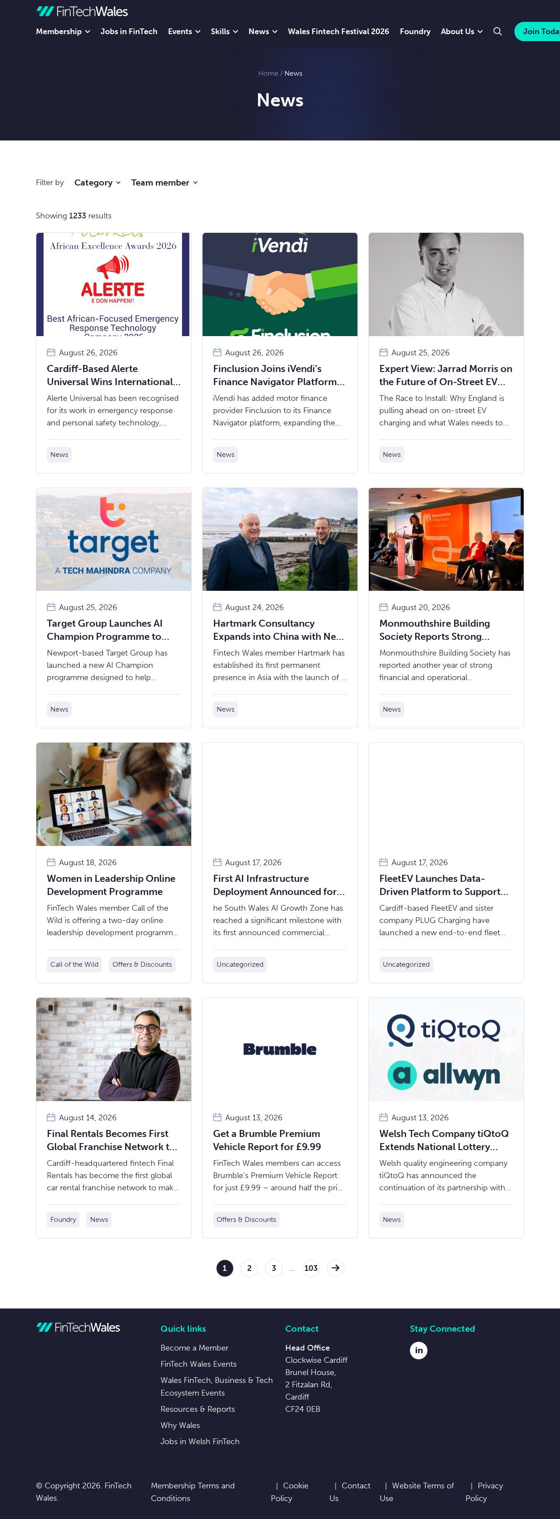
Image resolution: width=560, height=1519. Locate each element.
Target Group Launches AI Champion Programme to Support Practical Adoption (107, 630)
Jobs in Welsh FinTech (200, 1441)
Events (180, 31)
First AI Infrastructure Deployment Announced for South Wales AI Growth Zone (277, 885)
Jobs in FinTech (129, 31)
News (258, 31)
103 (311, 1268)
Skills (220, 31)
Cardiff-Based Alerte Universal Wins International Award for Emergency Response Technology (110, 376)
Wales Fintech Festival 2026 (338, 31)
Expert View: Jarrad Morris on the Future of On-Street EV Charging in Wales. (445, 376)
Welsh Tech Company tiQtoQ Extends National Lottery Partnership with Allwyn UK (444, 1141)
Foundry (415, 31)
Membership (59, 31)
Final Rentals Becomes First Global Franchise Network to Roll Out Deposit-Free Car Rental (111, 1141)
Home (268, 73)
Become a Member (194, 1348)
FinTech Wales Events (199, 1364)
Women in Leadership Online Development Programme (111, 885)
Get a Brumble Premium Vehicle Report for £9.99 (267, 1140)
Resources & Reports (198, 1409)
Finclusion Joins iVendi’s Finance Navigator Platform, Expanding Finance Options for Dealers (276, 376)
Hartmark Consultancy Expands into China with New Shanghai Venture (278, 630)
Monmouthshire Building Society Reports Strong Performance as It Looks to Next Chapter (439, 630)
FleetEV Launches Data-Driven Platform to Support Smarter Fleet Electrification (442, 885)
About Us (457, 31)
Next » (335, 1268)
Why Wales (180, 1425)
